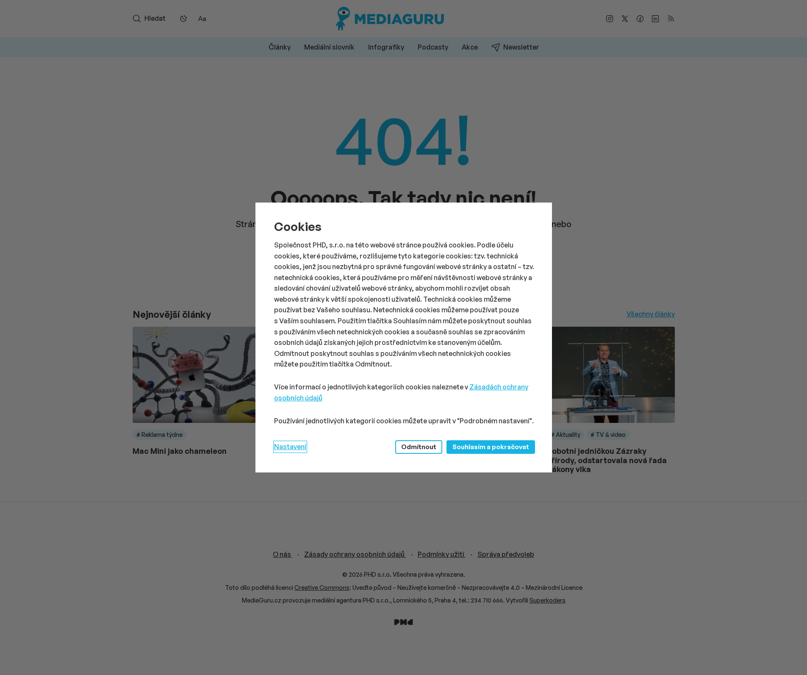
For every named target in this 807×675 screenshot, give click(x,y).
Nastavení (290, 446)
